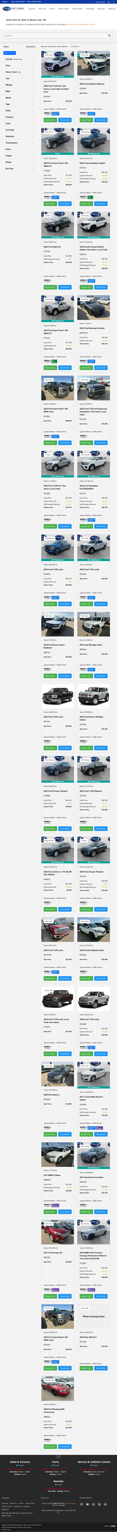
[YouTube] (87, 1504)
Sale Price (47, 101)
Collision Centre (77, 9)
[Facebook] (81, 1504)
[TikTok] (105, 1504)
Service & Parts (63, 9)
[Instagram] (93, 1504)
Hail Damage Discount (52, 182)
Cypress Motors (88, 24)
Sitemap (4, 1529)
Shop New (32, 9)
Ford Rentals (90, 9)
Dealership (111, 9)
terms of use (20, 1527)
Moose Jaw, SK (72, 24)
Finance (52, 9)
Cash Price (48, 175)
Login (8, 1529)
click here (69, 1503)
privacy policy (27, 1527)
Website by (107, 1526)
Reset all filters (30, 46)
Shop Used (42, 9)
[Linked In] (99, 1504)
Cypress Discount (50, 178)
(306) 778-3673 (100, 2)
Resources (101, 9)
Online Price (48, 185)
